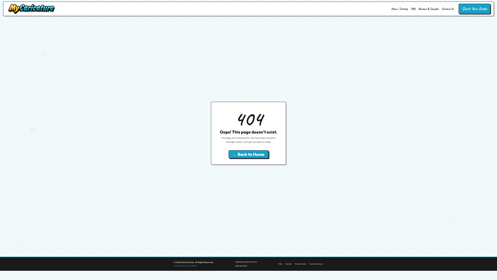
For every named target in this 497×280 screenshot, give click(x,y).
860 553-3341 (241, 266)
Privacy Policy (300, 264)
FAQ (413, 9)
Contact (288, 264)
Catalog (404, 9)
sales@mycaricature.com (246, 262)
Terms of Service (316, 264)
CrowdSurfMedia (190, 266)
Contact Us (448, 9)
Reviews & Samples (428, 9)
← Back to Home (248, 154)
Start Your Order (474, 8)
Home (394, 9)
